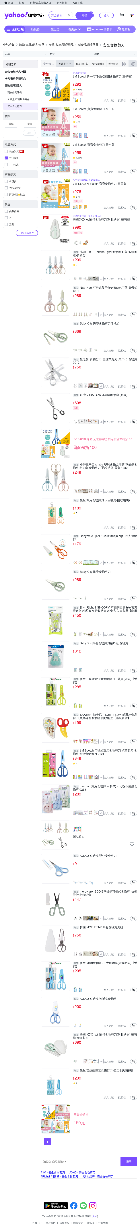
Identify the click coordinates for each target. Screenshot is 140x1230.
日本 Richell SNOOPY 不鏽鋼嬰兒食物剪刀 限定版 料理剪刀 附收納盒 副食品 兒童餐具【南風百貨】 (105, 609)
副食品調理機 (14, 92)
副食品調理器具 (13, 85)
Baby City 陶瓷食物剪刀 (92, 572)
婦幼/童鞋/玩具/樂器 (15, 71)
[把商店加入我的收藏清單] (132, 844)
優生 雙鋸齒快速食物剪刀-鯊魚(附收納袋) (103, 1070)
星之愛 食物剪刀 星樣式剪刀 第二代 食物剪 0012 (105, 361)
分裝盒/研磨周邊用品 (18, 99)
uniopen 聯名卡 (102, 29)
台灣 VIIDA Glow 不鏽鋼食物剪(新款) (100, 395)
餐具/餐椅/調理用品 (15, 78)
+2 (101, 386)
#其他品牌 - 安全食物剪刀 (98, 1176)
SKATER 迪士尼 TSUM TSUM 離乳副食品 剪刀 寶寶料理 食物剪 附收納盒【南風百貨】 (105, 716)
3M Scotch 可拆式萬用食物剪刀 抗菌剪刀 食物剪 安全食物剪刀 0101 (105, 752)
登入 (106, 15)
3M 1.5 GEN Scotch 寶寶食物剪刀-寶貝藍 (99, 184)
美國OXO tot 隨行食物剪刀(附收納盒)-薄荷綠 (101, 219)
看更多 (72, 29)
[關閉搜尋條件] (69, 15)
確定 (29, 132)
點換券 (35, 29)
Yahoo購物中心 (24, 15)
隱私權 (90, 1222)
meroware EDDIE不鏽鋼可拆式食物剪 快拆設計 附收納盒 (105, 893)
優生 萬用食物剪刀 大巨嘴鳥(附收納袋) (102, 500)
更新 (94, 1216)
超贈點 (126, 29)
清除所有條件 (27, 233)
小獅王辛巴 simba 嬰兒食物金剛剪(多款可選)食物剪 (105, 253)
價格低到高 (82, 63)
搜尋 (129, 1161)
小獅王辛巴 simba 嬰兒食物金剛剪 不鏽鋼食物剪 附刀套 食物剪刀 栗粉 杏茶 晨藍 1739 (105, 466)
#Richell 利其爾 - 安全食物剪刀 (59, 1176)
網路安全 (78, 1222)
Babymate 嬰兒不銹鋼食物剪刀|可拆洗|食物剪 (105, 537)
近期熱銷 (113, 63)
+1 (101, 563)
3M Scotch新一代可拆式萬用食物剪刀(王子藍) (102, 76)
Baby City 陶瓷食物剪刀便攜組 (96, 323)
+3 (101, 813)
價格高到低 (98, 63)
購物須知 (64, 1222)
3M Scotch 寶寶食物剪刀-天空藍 (93, 145)
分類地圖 (103, 1222)
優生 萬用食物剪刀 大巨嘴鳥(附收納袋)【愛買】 (105, 964)
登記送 (54, 29)
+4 (101, 279)
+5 (101, 422)
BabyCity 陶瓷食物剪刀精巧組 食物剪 (101, 643)
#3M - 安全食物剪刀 (53, 1172)
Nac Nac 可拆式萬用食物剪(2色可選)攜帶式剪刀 (105, 289)
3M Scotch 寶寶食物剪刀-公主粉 (93, 109)
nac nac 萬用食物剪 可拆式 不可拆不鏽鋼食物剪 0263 (105, 788)
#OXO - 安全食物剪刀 (82, 1172)
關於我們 (50, 1222)
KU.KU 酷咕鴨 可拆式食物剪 (95, 999)
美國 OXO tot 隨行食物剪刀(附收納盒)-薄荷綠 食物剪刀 (105, 1036)
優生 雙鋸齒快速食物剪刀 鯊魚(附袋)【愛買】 (105, 680)
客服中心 (37, 1222)
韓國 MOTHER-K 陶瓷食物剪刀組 (98, 927)
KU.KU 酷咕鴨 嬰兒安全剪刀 (95, 856)
